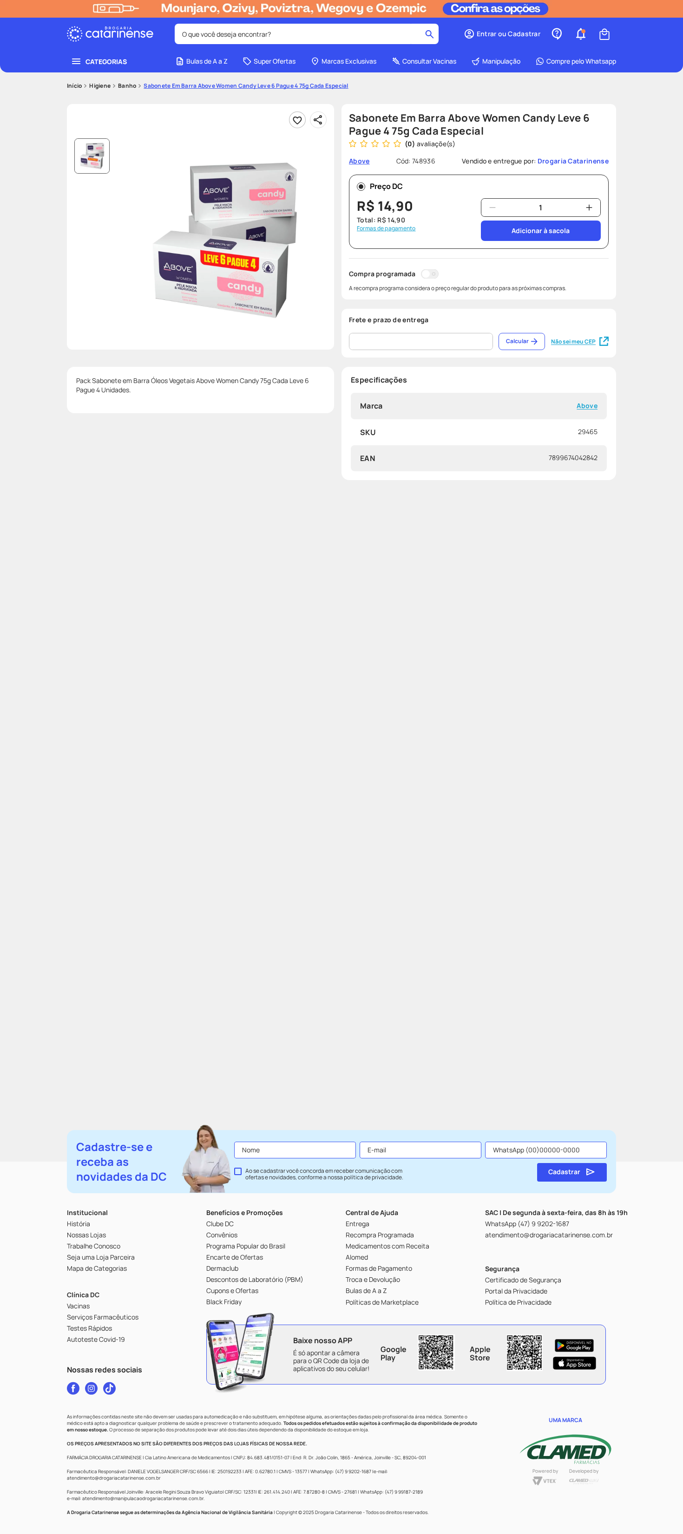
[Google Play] (574, 1345)
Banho (127, 86)
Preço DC (386, 186)
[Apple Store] (574, 1363)
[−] (492, 207)
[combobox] (307, 34)
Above (587, 406)
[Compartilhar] (318, 119)
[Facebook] (73, 1388)
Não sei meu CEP (573, 341)
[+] (589, 207)
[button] (502, 34)
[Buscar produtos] (429, 34)
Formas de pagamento (386, 228)
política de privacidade (373, 1177)
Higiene (100, 86)
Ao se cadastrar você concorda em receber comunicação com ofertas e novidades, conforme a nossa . (324, 1174)
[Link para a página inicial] (74, 86)
